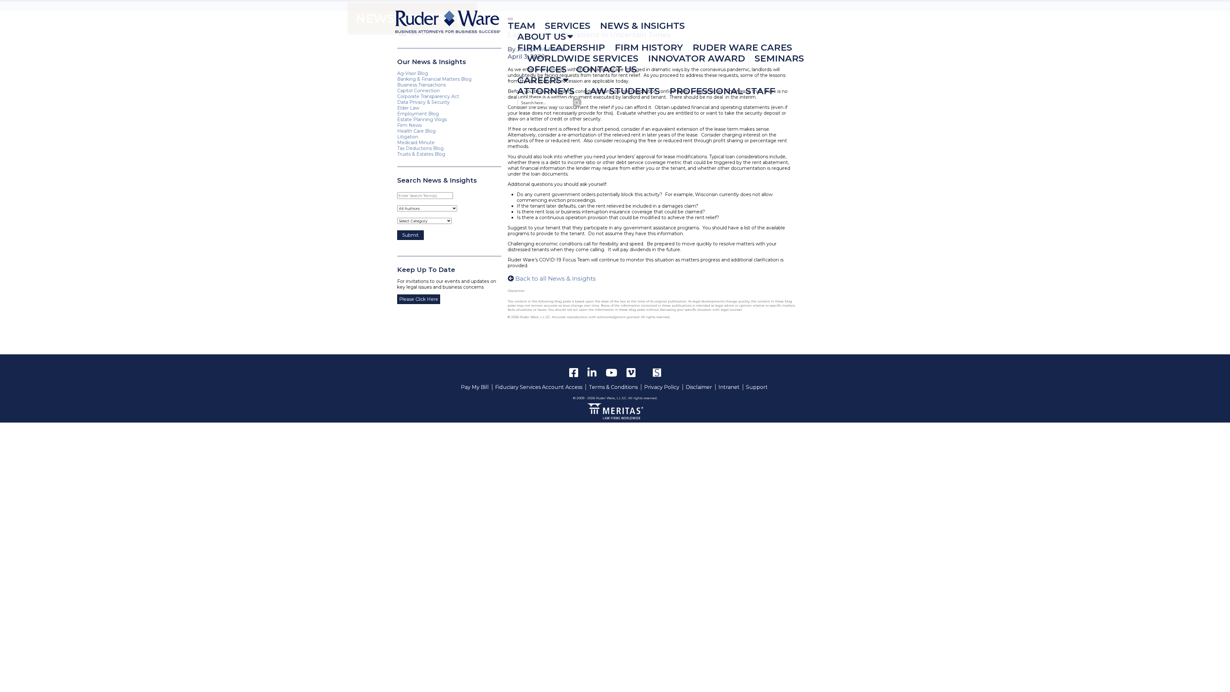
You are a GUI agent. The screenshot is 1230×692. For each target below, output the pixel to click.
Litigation (407, 137)
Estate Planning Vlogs (422, 119)
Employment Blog (418, 114)
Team (521, 25)
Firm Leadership (561, 47)
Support (757, 387)
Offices (547, 69)
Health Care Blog (416, 131)
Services (567, 25)
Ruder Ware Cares (742, 47)
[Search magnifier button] (577, 102)
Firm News (409, 125)
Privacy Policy (661, 387)
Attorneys (546, 91)
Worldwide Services (582, 58)
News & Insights (642, 25)
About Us (541, 36)
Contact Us (606, 69)
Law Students (622, 91)
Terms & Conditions (613, 387)
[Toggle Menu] (510, 19)
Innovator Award (696, 58)
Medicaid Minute (416, 142)
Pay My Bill (475, 387)
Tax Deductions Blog (420, 148)
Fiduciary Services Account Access (538, 387)
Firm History (649, 47)
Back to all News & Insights (555, 278)
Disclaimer (699, 387)
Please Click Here (418, 299)
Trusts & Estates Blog (421, 154)
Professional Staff (722, 91)
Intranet (729, 387)
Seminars (779, 58)
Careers (539, 80)
